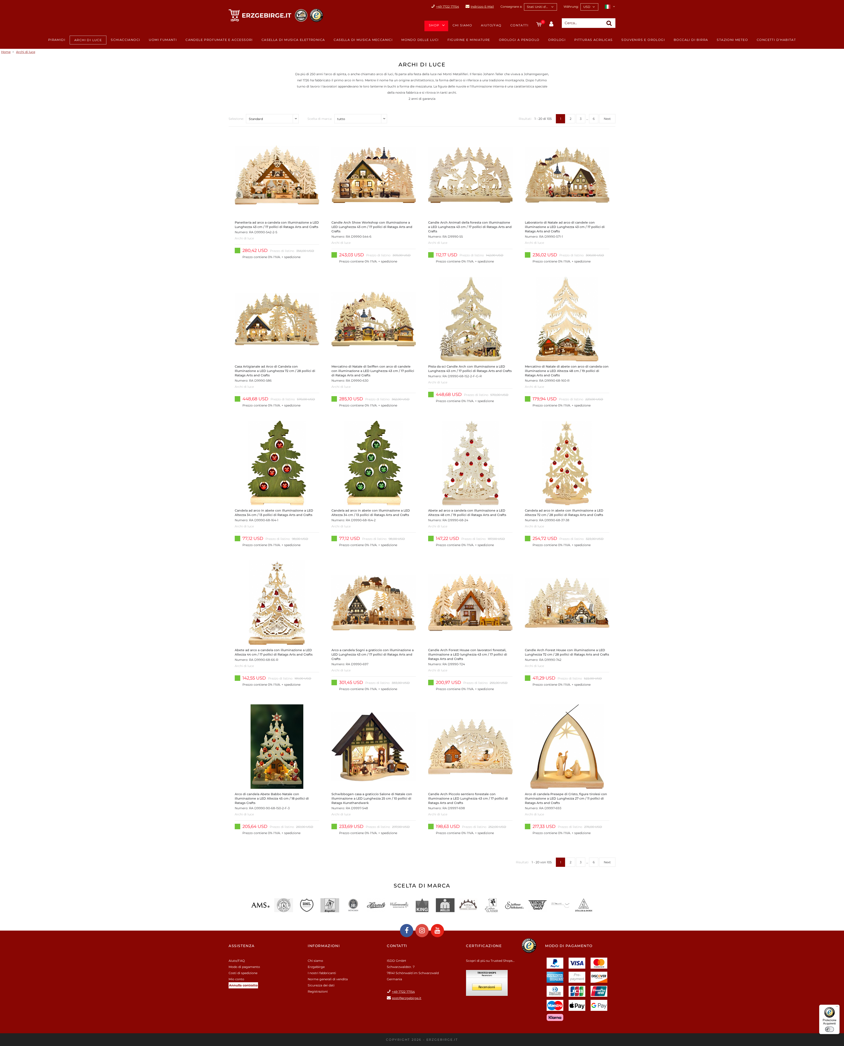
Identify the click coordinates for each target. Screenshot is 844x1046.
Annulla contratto (243, 985)
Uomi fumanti (163, 40)
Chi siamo (462, 25)
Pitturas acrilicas (593, 40)
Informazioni (324, 946)
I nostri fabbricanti (322, 973)
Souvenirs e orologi (643, 40)
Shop (434, 25)
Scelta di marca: (319, 119)
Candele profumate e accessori (219, 40)
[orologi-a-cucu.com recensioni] (487, 984)
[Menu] (837, 1007)
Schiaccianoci (125, 40)
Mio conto (236, 979)
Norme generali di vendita (328, 979)
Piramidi (56, 40)
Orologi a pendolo (519, 40)
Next (607, 119)
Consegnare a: (511, 7)
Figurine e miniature (468, 40)
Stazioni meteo (732, 40)
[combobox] (540, 7)
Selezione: (236, 119)
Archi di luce (88, 40)
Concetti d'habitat (776, 40)
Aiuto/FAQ (491, 25)
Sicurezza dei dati (321, 985)
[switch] (829, 1029)
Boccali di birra (691, 40)
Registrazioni (318, 991)
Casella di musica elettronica (293, 40)
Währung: (571, 7)
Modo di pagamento (244, 967)
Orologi (557, 40)
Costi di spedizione (243, 973)
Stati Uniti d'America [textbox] (542, 7)
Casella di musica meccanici (363, 40)
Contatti (519, 25)
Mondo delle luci (419, 40)
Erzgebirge (316, 967)
